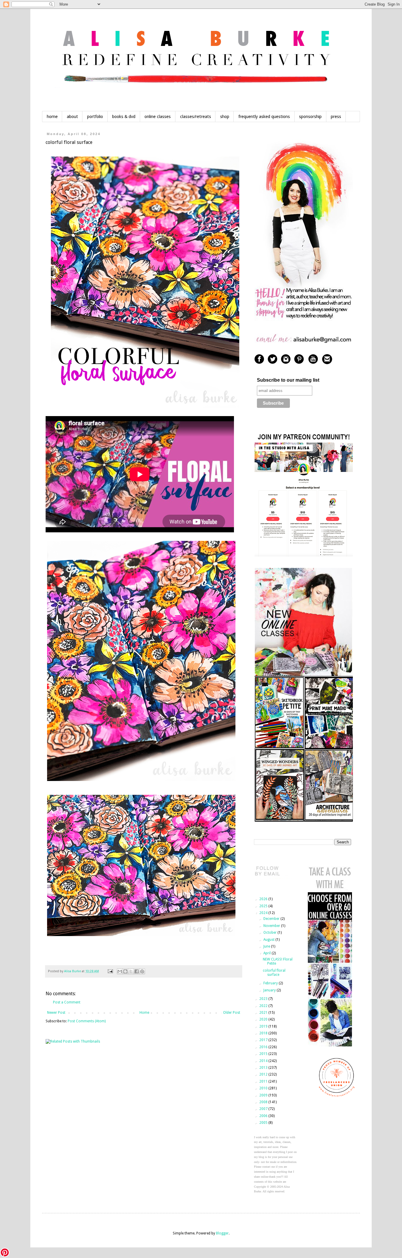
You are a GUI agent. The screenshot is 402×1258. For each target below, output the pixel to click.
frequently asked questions (264, 116)
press (336, 116)
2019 (263, 1026)
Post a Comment (66, 1002)
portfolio (95, 116)
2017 (263, 1040)
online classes (157, 116)
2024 (263, 913)
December (271, 919)
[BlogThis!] (125, 971)
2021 (263, 1013)
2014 (263, 1061)
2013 (263, 1068)
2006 (263, 1116)
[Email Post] (110, 971)
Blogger (222, 1233)
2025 (263, 906)
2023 (263, 999)
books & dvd (123, 116)
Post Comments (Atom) (87, 1021)
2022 (263, 1006)
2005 (263, 1123)
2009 (263, 1095)
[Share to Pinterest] (142, 971)
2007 (263, 1109)
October (270, 932)
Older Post (231, 1013)
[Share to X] (131, 971)
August (269, 940)
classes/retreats (195, 116)
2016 (263, 1047)
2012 (263, 1074)
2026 (263, 899)
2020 (263, 1019)
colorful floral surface (274, 972)
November (272, 926)
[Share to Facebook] (136, 971)
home (52, 116)
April (267, 953)
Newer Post (56, 1013)
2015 (263, 1054)
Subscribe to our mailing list (288, 380)
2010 (263, 1088)
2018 (263, 1033)
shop (224, 116)
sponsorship (310, 116)
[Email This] (120, 971)
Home (144, 1013)
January (270, 990)
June (267, 946)
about (72, 116)
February (271, 983)
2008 (263, 1102)
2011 (263, 1081)
